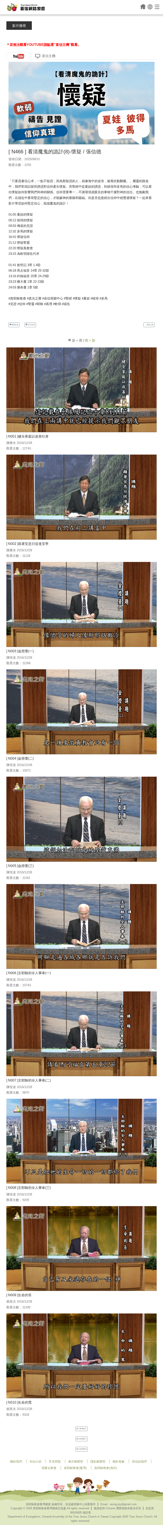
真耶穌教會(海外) (105, 1468)
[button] (150, 6)
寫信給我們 (139, 1461)
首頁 (143, 6)
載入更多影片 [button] (81, 1429)
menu (157, 6)
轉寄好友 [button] (14, 325)
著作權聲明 (75, 1461)
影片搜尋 (19, 25)
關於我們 (16, 1461)
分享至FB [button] (31, 325)
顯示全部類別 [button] (81, 1449)
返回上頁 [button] (149, 325)
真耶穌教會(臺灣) (75, 1468)
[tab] (18, 56)
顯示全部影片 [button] (81, 1439)
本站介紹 (35, 1461)
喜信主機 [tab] (48, 56)
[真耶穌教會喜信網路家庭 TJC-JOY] (26, 7)
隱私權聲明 (97, 1461)
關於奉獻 (119, 1461)
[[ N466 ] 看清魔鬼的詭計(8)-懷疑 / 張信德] (81, 103)
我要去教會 (49, 1468)
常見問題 (55, 1461)
